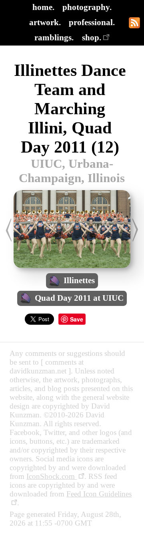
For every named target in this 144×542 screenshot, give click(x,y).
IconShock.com (51, 476)
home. (43, 7)
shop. (91, 37)
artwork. (45, 22)
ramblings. (54, 37)
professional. (92, 22)
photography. (87, 7)
